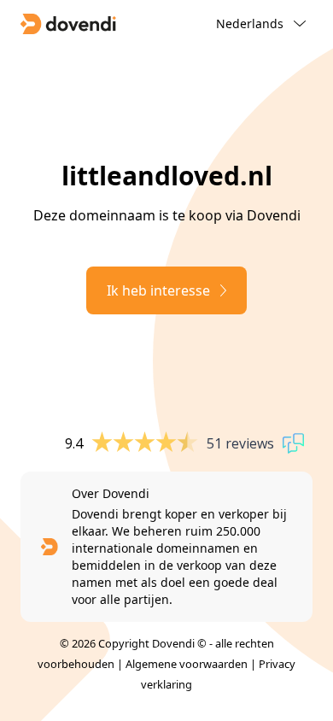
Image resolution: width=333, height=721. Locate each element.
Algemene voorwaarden (187, 663)
